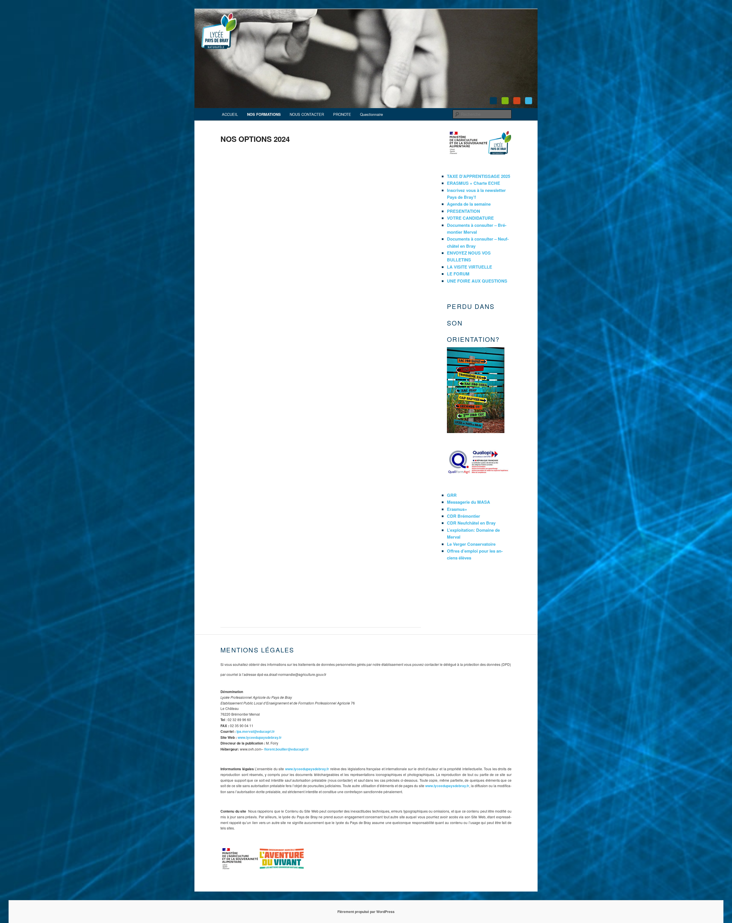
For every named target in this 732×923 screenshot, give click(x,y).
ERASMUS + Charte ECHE (473, 183)
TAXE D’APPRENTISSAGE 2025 (478, 176)
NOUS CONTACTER (307, 114)
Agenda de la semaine (469, 204)
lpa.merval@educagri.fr (255, 731)
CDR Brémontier (463, 516)
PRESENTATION (463, 211)
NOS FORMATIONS (264, 114)
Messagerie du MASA (468, 502)
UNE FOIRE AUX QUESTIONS (477, 281)
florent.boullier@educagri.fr (286, 749)
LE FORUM (458, 274)
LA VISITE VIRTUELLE (469, 267)
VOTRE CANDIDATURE (470, 218)
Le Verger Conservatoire (471, 544)
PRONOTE (342, 114)
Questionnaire (371, 114)
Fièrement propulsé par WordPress (366, 911)
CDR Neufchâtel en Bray (471, 523)
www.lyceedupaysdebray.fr (260, 737)
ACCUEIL (230, 114)
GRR (452, 495)
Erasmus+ (457, 509)
